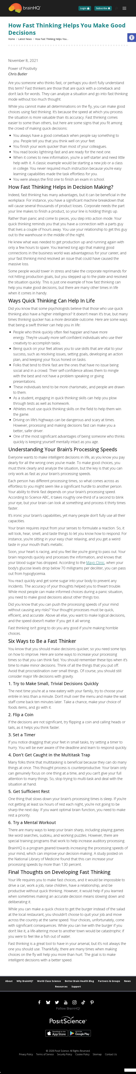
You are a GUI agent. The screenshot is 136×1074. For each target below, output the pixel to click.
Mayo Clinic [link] (95, 562)
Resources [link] (61, 986)
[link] (131, 37)
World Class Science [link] (49, 981)
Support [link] (76, 986)
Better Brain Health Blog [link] (79, 981)
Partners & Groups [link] (109, 981)
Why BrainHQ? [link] (25, 981)
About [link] (9, 981)
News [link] (127, 981)
